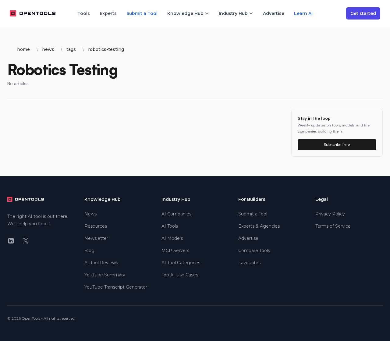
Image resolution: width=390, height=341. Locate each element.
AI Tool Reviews (101, 262)
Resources (95, 226)
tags (71, 49)
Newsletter (96, 238)
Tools (83, 13)
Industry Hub (233, 13)
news (48, 49)
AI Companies (176, 214)
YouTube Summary (104, 275)
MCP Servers (175, 250)
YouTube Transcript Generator (115, 287)
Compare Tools (254, 250)
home (23, 49)
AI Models (172, 238)
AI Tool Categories (180, 262)
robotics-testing (106, 49)
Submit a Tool (142, 13)
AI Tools (169, 226)
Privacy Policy (330, 214)
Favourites (249, 262)
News (90, 214)
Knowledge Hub (185, 13)
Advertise (273, 13)
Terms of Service (333, 226)
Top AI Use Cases (179, 275)
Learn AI (303, 13)
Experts (108, 13)
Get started (363, 13)
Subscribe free (337, 144)
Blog (89, 250)
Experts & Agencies (259, 226)
